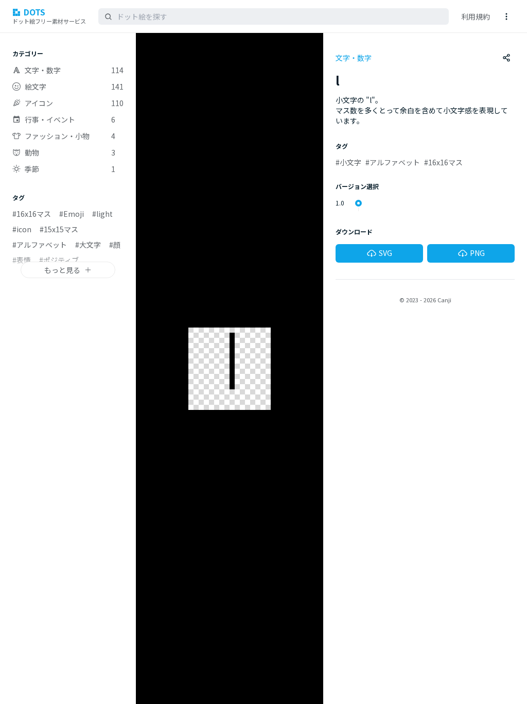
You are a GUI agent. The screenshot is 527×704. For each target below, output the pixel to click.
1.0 (340, 203)
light (102, 214)
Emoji (71, 214)
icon (21, 229)
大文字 (88, 244)
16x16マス (31, 214)
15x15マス (59, 229)
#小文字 (348, 162)
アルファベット (39, 244)
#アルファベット (392, 162)
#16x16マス (443, 162)
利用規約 (475, 16)
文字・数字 (354, 58)
